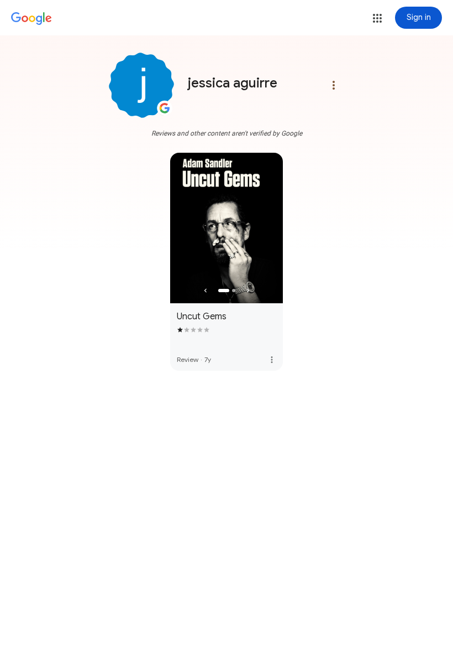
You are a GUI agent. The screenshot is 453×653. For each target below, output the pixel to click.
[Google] (31, 18)
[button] (377, 18)
